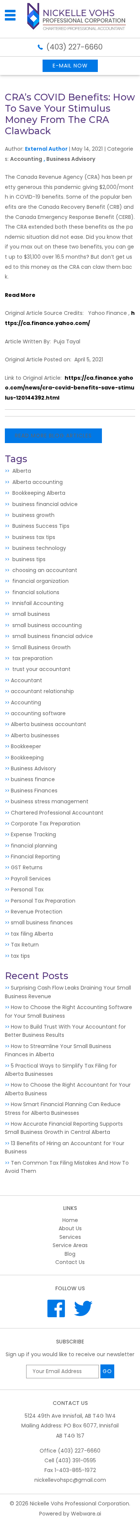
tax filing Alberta (32, 933)
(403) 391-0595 (76, 1460)
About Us (70, 1228)
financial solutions (35, 592)
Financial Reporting (35, 856)
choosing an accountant (44, 570)
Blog (70, 1254)
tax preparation (32, 658)
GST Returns (27, 867)
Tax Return (25, 944)
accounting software (38, 713)
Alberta (21, 471)
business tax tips (33, 537)
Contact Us (70, 1262)
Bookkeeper (26, 746)
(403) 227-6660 (74, 47)
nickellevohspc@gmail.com (70, 1480)
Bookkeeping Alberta (38, 493)
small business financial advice (52, 636)
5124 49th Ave (70, 1416)
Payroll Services (31, 878)
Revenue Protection (36, 911)
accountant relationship (42, 691)
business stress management (49, 801)
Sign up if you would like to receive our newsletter (70, 1354)
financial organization (40, 581)
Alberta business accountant (48, 724)
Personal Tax (27, 889)
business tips (28, 559)
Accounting (26, 159)
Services (70, 1237)
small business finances (42, 922)
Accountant (26, 680)
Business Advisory (70, 159)
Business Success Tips (40, 526)
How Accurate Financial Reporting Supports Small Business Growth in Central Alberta (64, 1128)
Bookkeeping (27, 757)
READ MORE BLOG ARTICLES (53, 435)
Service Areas (70, 1245)
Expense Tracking (33, 834)
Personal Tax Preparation (43, 901)
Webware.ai (86, 1513)
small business (30, 614)
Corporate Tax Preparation (45, 823)
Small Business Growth (41, 647)
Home (70, 1220)
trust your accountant (41, 669)
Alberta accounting (37, 482)
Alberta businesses (35, 735)
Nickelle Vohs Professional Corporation (79, 1503)
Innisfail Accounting (37, 603)
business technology (38, 548)
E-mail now (70, 65)
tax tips (20, 956)
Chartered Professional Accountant (57, 812)
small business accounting (46, 625)
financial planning (34, 845)
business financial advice (44, 504)
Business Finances (34, 790)
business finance (33, 779)
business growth (33, 515)
